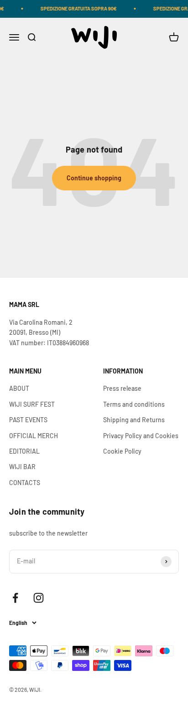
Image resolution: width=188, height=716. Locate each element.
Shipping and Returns (134, 420)
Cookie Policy (122, 451)
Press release (122, 388)
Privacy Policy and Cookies (140, 436)
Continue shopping (94, 178)
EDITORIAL (24, 451)
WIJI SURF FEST (32, 404)
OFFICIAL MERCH (33, 436)
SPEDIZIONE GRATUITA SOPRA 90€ (77, 8)
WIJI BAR (22, 467)
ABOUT (19, 388)
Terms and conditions (134, 404)
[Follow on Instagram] (38, 598)
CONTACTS (24, 482)
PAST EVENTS (28, 420)
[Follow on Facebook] (15, 598)
